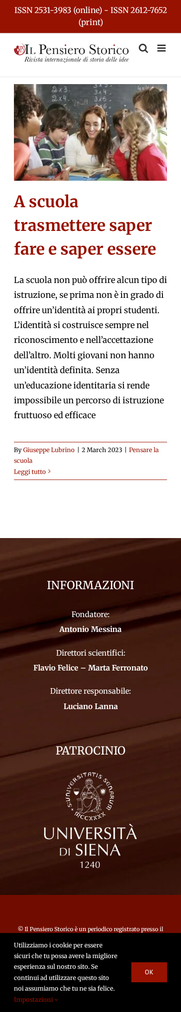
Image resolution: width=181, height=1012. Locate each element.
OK (149, 972)
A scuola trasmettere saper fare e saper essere (85, 225)
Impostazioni (34, 1000)
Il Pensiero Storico (50, 929)
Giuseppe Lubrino (49, 450)
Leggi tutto (30, 472)
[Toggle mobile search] (143, 48)
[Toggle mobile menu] (162, 48)
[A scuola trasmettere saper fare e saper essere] (90, 132)
